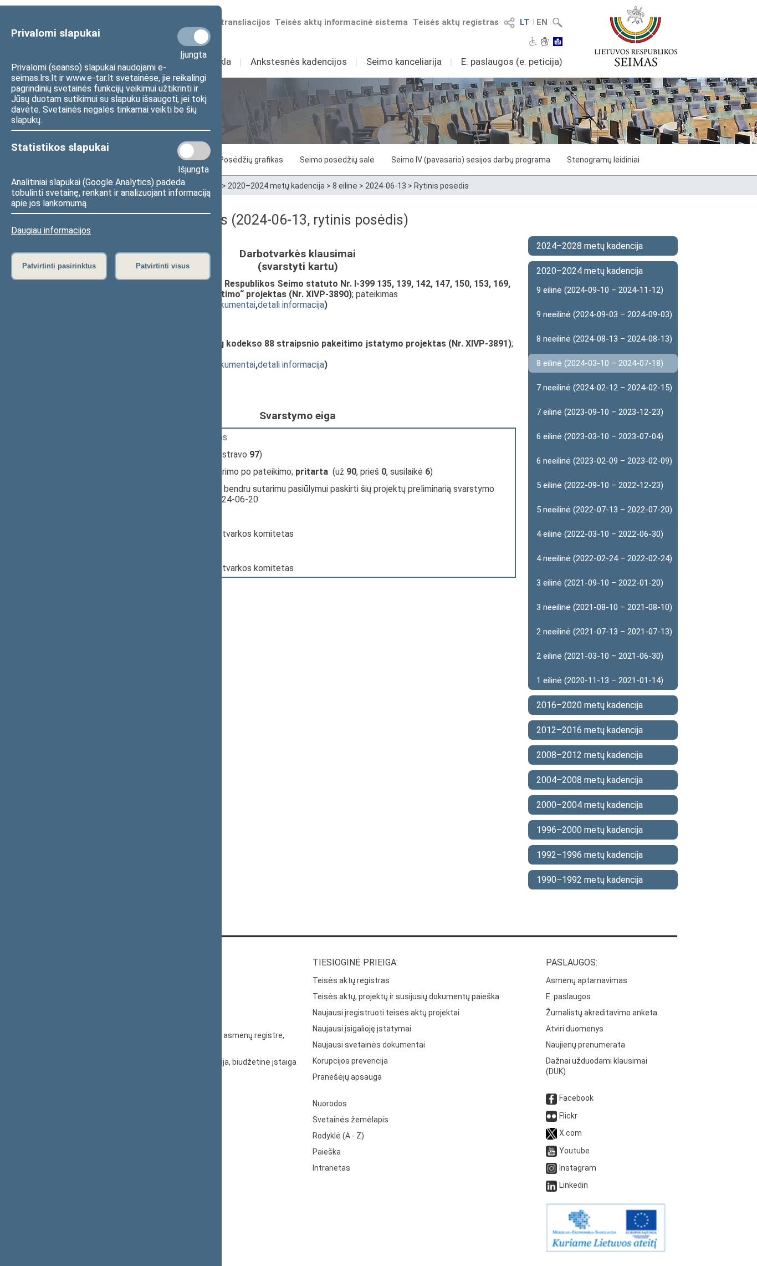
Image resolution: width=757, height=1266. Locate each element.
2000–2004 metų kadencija (589, 805)
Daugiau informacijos (51, 230)
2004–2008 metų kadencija (589, 780)
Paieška (327, 1151)
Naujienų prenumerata (585, 1044)
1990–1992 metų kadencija (589, 879)
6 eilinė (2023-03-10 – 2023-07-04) (599, 436)
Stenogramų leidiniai (603, 159)
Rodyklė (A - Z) (338, 1135)
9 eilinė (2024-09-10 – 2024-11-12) (599, 290)
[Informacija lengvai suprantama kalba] (557, 42)
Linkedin (573, 1185)
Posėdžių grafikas (251, 159)
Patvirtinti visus (163, 266)
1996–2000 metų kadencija (589, 830)
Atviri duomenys (574, 1028)
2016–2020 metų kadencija (589, 705)
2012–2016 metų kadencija (589, 730)
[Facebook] (551, 1098)
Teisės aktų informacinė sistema (341, 22)
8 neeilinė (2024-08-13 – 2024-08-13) (604, 339)
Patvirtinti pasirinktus (59, 266)
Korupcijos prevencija (350, 1060)
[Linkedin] (551, 1185)
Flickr (568, 1115)
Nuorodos (330, 1103)
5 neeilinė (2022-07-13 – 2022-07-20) (604, 510)
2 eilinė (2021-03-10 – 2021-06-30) (599, 656)
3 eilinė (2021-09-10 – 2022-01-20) (599, 583)
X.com (570, 1132)
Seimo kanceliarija (404, 61)
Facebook (576, 1098)
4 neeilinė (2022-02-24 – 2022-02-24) (604, 558)
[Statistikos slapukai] (194, 150)
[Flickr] (551, 1115)
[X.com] (551, 1132)
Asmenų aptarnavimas (586, 980)
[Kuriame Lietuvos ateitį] (606, 1249)
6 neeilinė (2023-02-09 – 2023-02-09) (604, 461)
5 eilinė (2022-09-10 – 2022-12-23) (599, 485)
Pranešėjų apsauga (347, 1076)
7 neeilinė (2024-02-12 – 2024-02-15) (604, 388)
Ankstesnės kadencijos (298, 61)
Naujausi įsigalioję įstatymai (362, 1028)
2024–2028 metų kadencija (589, 246)
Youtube (574, 1150)
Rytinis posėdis (441, 185)
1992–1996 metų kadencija (589, 855)
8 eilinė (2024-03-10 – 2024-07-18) (599, 363)
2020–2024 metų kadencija (276, 185)
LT (525, 22)
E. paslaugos (568, 996)
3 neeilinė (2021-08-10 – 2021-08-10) (604, 607)
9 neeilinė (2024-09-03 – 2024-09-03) (604, 314)
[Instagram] (551, 1167)
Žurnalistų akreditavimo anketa (601, 1012)
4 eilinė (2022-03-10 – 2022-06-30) (599, 534)
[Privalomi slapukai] (194, 36)
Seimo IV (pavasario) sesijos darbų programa (470, 159)
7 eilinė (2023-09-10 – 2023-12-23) (599, 412)
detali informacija (291, 304)
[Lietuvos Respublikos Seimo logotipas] (636, 36)
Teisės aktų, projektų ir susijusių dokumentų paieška (406, 996)
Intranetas (331, 1167)
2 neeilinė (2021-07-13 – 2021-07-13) (604, 632)
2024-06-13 (385, 185)
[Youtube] (551, 1150)
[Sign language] (545, 42)
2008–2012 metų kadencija (589, 755)
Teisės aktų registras (456, 22)
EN (542, 22)
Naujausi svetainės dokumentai (369, 1044)
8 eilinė (345, 185)
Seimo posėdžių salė (337, 159)
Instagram (577, 1167)
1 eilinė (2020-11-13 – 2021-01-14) (599, 680)
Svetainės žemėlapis (350, 1119)
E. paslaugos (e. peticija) (511, 61)
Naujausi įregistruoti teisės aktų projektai (386, 1012)
